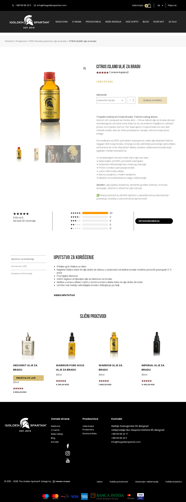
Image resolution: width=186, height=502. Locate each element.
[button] (84, 68)
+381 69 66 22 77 (119, 434)
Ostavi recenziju (149, 221)
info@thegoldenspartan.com (52, 5)
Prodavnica (93, 21)
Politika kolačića (174, 481)
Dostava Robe (90, 433)
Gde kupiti (132, 21)
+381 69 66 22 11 (23, 5)
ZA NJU (173, 21)
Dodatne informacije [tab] (21, 273)
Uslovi (99, 481)
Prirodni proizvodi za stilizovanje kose (157, 28)
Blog (146, 21)
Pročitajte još (25, 378)
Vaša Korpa (88, 426)
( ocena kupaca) (119, 72)
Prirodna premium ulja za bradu (110, 28)
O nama (76, 21)
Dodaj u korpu (152, 100)
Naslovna (62, 21)
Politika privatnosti (119, 481)
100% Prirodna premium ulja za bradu (48, 41)
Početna (9, 41)
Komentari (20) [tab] (19, 266)
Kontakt (158, 21)
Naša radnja (113, 21)
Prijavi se (172, 5)
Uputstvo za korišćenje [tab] (22, 259)
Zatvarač (101, 94)
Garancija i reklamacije (146, 481)
